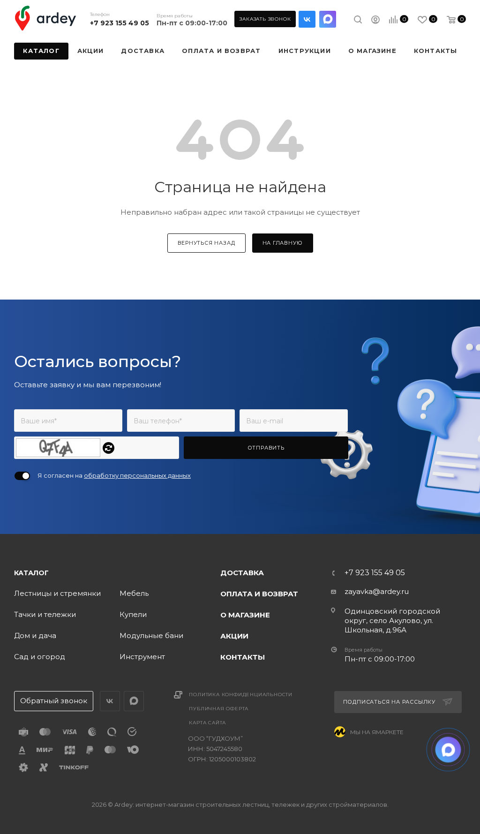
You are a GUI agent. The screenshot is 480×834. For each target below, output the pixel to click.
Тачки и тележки (45, 614)
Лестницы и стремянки (57, 593)
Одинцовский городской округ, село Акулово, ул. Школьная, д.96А (392, 620)
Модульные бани (151, 635)
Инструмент (142, 656)
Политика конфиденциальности (240, 694)
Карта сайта (207, 723)
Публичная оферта (218, 709)
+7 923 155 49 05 (119, 23)
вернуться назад (206, 243)
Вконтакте (307, 19)
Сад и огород (39, 656)
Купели (133, 614)
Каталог (31, 573)
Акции (234, 635)
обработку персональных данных (137, 475)
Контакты (242, 657)
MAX (327, 19)
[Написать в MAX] (448, 750)
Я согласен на (114, 475)
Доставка (242, 572)
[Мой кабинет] (375, 21)
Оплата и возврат (259, 593)
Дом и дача (35, 635)
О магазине (245, 614)
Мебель (134, 593)
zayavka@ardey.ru (377, 591)
